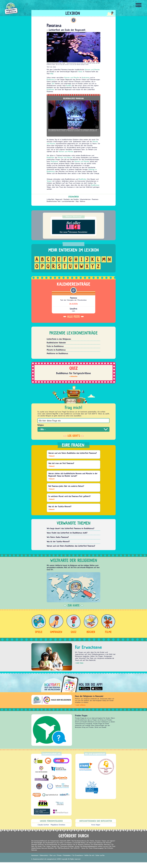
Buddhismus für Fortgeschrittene (73, 373)
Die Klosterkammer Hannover (100, 844)
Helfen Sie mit (89, 855)
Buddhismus (73, 20)
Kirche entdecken (82, 715)
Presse (59, 855)
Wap (51, 74)
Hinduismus (86, 77)
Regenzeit (59, 199)
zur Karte (74, 605)
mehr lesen (79, 663)
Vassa (80, 72)
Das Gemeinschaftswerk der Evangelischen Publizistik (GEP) (50, 841)
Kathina (82, 201)
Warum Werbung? (74, 216)
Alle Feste (73, 316)
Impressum (34, 855)
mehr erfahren (80, 705)
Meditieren (54, 161)
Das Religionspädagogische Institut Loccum (94, 846)
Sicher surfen (100, 855)
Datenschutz (44, 855)
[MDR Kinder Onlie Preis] (92, 787)
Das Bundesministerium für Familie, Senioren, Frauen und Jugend (93, 841)
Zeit (53, 83)
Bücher (91, 632)
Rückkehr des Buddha (71, 199)
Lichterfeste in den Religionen (59, 339)
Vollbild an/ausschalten (96, 126)
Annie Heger (95, 825)
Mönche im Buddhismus (56, 350)
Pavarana (95, 199)
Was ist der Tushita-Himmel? (59, 506)
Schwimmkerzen (85, 199)
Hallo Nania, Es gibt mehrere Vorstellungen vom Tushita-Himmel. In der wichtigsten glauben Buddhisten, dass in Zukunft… (51, 509)
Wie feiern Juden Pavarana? (58, 537)
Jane (54, 67)
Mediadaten (67, 855)
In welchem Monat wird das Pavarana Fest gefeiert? (69, 496)
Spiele (38, 632)
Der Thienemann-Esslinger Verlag (68, 846)
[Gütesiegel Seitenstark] (85, 766)
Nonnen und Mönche (92, 70)
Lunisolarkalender (68, 201)
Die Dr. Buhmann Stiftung (81, 844)
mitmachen (73, 376)
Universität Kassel (79, 842)
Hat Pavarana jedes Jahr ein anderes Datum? (66, 486)
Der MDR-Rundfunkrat (62, 848)
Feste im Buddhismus (55, 346)
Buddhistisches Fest (53, 201)
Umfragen (56, 632)
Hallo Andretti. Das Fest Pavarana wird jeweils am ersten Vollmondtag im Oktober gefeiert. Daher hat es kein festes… (51, 499)
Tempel (49, 181)
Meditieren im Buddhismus (57, 353)
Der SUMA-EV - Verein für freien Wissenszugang (87, 848)
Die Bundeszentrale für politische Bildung (58, 844)
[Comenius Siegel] (106, 767)
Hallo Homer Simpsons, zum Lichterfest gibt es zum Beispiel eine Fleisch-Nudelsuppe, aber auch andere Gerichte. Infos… (51, 466)
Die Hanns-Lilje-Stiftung (94, 842)
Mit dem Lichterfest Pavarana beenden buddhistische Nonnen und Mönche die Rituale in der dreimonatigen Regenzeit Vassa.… (51, 456)
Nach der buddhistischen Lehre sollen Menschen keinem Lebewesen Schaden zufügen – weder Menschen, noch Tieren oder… (51, 479)
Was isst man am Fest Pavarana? (61, 463)
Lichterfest (50, 199)
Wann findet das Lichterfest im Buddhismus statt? (67, 532)
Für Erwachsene (77, 855)
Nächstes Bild (99, 113)
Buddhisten (50, 89)
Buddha (68, 85)
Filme (108, 632)
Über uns (53, 855)
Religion (41, 425)
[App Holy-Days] (73, 682)
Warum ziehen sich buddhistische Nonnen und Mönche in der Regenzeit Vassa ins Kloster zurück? (73, 474)
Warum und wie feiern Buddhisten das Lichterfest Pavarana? (72, 453)
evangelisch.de (51, 859)
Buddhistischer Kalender (56, 342)
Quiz (73, 632)
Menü (139, 5)
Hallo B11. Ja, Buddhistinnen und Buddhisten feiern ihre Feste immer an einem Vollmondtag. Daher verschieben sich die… (51, 489)
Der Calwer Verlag (49, 846)
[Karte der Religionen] (73, 587)
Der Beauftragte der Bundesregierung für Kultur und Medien (51, 842)
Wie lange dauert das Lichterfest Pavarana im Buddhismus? (70, 528)
